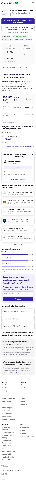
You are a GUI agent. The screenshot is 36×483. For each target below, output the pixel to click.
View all (17, 245)
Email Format (22, 67)
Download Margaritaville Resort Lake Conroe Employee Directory (18, 21)
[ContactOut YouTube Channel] (6, 474)
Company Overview (8, 67)
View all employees (18, 179)
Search (19, 299)
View (18, 167)
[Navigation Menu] (33, 3)
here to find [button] (16, 373)
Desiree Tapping (14, 161)
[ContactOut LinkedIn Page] (2, 474)
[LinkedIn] (10, 15)
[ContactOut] (10, 3)
